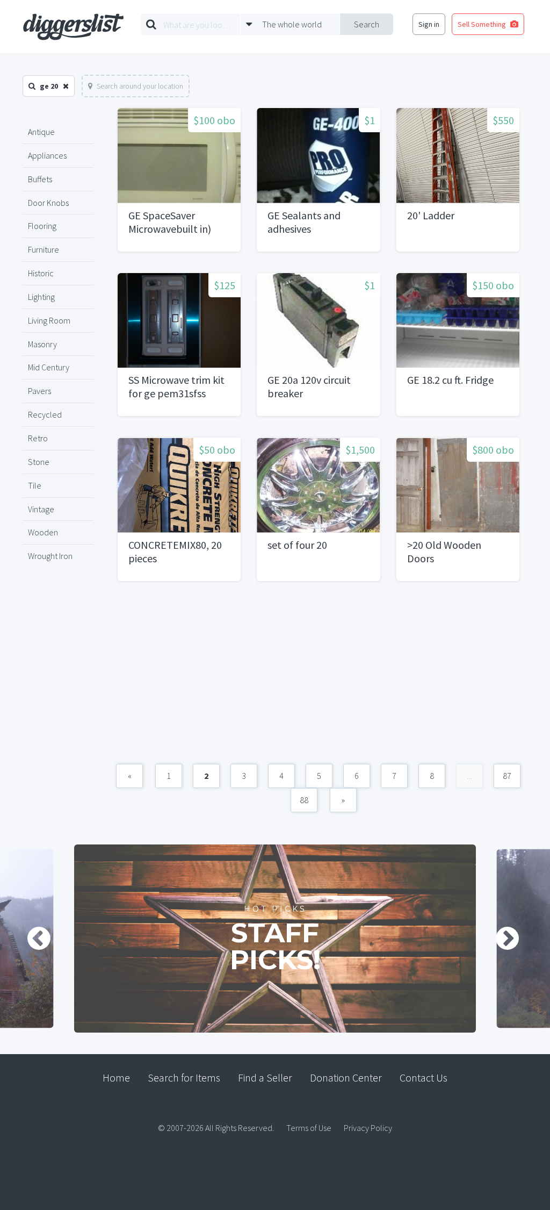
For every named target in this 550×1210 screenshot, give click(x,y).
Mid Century (48, 367)
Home (116, 1077)
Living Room (49, 320)
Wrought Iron (50, 555)
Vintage (41, 509)
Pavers (39, 390)
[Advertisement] (318, 678)
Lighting (41, 296)
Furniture (43, 249)
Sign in (428, 24)
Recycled (45, 414)
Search (366, 24)
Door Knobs (48, 202)
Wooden (43, 532)
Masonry (42, 344)
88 (304, 799)
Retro (38, 438)
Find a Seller (265, 1077)
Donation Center (346, 1077)
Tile (34, 485)
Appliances (47, 155)
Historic (41, 273)
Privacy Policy (368, 1127)
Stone (38, 461)
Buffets (40, 179)
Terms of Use (308, 1127)
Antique (41, 131)
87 (507, 775)
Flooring (42, 225)
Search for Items (184, 1077)
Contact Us (423, 1077)
